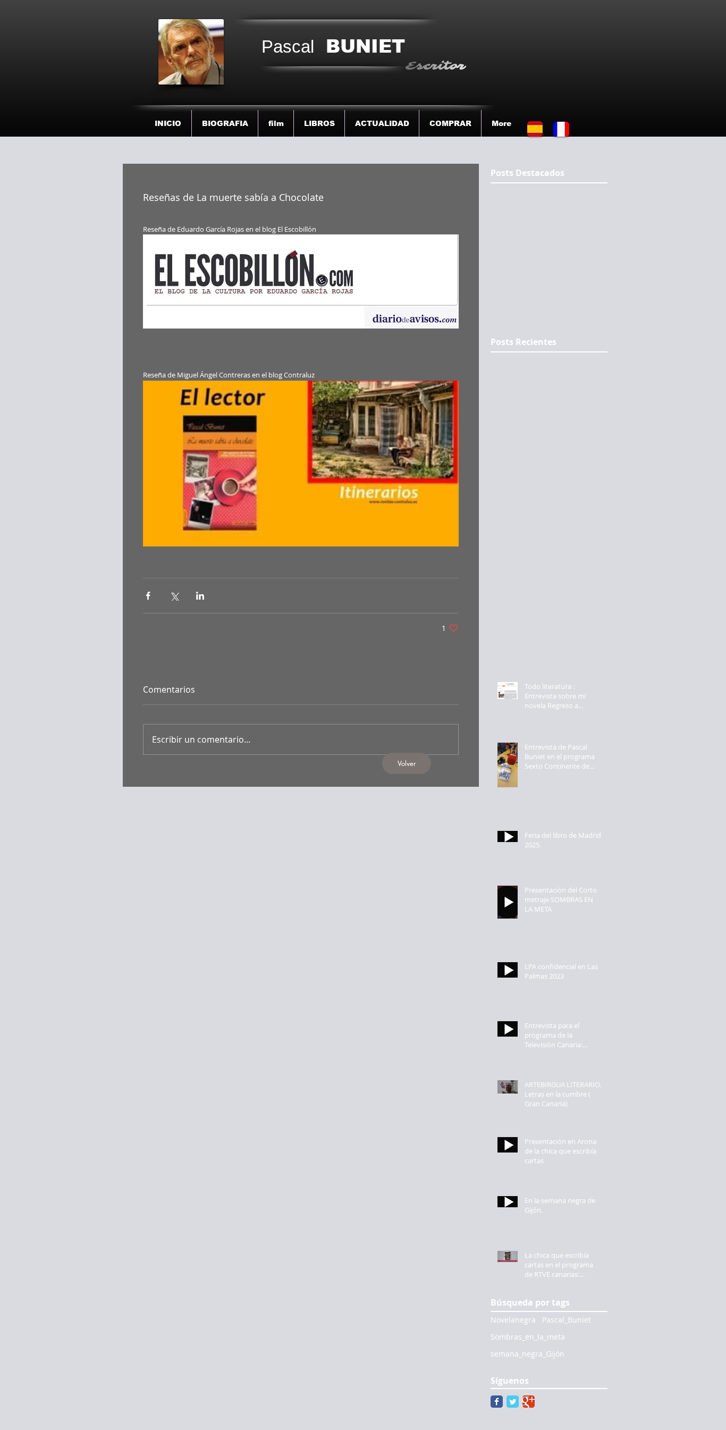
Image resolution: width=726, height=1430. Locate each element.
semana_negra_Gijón (527, 1354)
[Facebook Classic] (497, 1401)
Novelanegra (513, 1320)
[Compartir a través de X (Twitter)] (174, 596)
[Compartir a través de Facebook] (148, 596)
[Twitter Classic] (512, 1401)
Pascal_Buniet (566, 1320)
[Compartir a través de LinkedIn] (200, 596)
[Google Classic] (528, 1401)
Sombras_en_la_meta (528, 1337)
